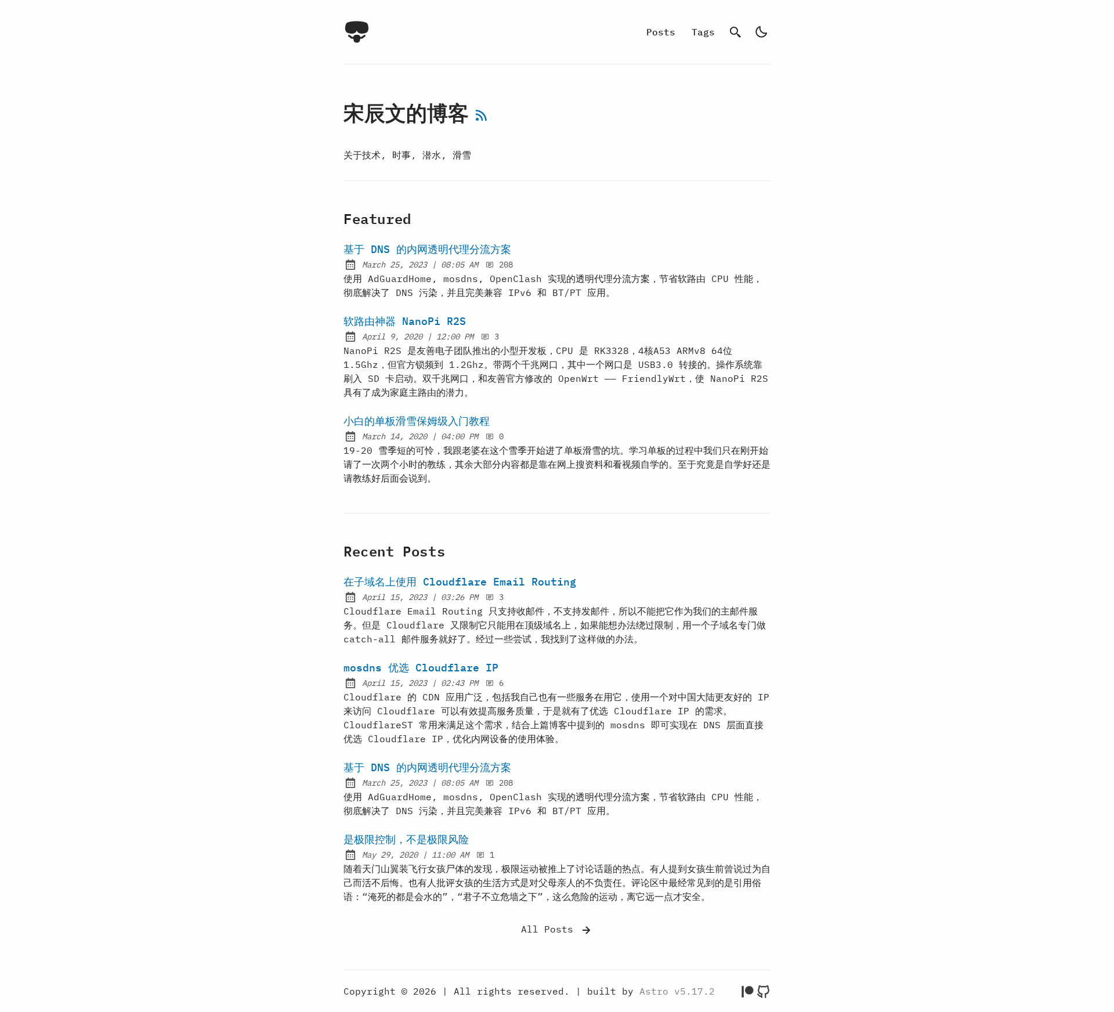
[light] (761, 32)
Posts (660, 32)
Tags (703, 32)
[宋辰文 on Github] (764, 991)
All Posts (550, 929)
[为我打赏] (747, 991)
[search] (735, 32)
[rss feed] (482, 117)
